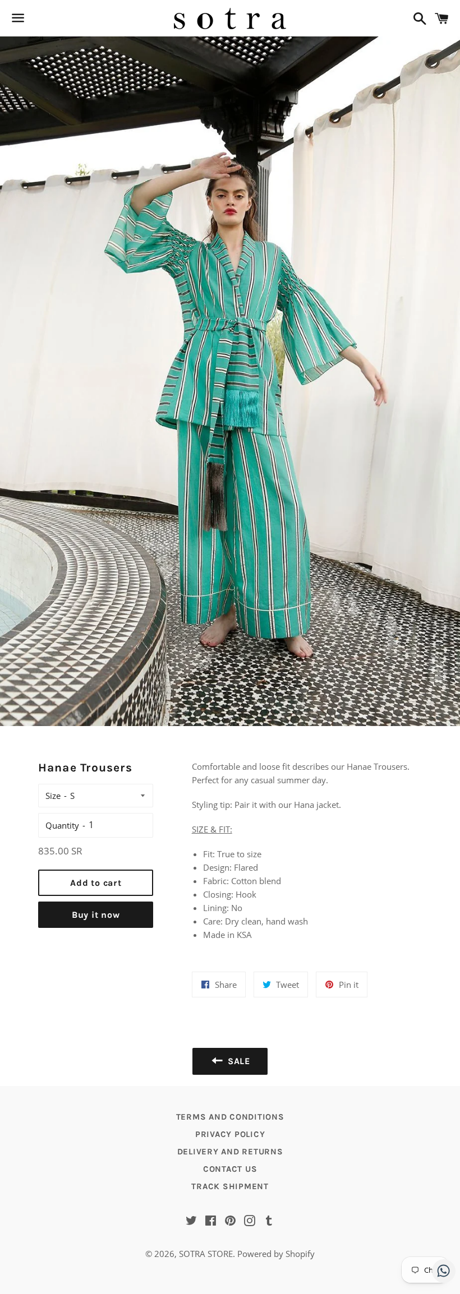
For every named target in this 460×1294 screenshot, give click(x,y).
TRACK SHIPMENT (230, 1186)
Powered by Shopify (276, 1253)
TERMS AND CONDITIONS (230, 1117)
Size (53, 795)
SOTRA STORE (206, 1253)
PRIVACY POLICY (230, 1134)
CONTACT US (230, 1169)
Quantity (62, 825)
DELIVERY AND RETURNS (230, 1152)
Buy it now (96, 914)
